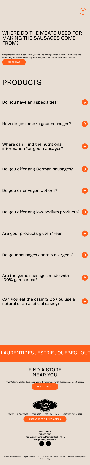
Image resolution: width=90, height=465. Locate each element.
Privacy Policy (80, 457)
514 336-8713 (45, 434)
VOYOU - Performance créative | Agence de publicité (55, 457)
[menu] (83, 11)
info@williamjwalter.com (45, 439)
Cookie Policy (45, 459)
